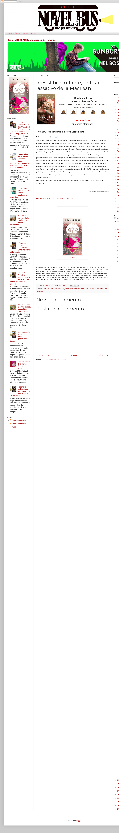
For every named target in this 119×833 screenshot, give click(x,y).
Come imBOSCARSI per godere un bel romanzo (31, 40)
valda (14, 427)
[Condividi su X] (74, 286)
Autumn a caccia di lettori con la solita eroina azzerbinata (20, 220)
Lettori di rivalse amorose (74, 289)
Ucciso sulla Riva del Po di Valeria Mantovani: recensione (19, 192)
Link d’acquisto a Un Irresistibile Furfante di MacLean (54, 198)
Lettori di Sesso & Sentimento (96, 289)
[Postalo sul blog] (73, 286)
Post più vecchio (101, 355)
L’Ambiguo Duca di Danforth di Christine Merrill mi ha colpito (20, 247)
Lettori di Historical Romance (53, 289)
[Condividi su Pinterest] (78, 286)
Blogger (78, 821)
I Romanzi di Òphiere (13, 33)
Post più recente (43, 355)
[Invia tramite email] (71, 286)
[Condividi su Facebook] (76, 286)
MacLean (40, 291)
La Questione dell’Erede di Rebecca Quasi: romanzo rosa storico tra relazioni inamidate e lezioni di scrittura (20, 161)
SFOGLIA (73, 257)
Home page (72, 355)
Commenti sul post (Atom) (55, 360)
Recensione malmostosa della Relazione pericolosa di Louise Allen (20, 391)
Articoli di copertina (29, 33)
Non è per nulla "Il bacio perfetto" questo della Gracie (20, 336)
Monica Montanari (19, 421)
